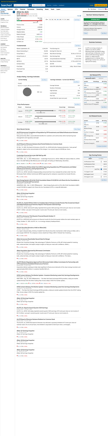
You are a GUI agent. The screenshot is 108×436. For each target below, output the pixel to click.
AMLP (41, 283)
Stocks (3, 9)
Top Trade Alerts (4, 31)
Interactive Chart (5, 20)
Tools (52, 9)
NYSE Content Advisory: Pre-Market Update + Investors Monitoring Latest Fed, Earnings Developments (48, 275)
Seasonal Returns (5, 36)
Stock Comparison (5, 53)
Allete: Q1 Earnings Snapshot (25, 331)
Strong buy (95, 19)
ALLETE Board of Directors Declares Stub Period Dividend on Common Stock (39, 144)
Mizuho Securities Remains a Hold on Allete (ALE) (31, 227)
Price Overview (5, 13)
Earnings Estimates (5, 60)
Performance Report (5, 15)
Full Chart (77, 19)
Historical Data (4, 40)
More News (77, 129)
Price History (4, 38)
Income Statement (5, 69)
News (47, 9)
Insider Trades (4, 54)
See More (77, 45)
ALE (19, 140)
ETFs (16, 9)
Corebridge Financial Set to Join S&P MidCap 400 (31, 155)
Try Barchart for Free (101, 5)
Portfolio (55, 5)
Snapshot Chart (4, 22)
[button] (106, 9)
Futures (22, 9)
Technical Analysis (5, 33)
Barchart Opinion (5, 27)
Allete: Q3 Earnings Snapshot (25, 193)
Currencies (30, 9)
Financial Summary (5, 67)
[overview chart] (62, 31)
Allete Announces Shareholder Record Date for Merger (33, 239)
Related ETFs (4, 51)
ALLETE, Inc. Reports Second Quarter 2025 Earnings (32, 308)
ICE (19, 283)
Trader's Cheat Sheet (6, 35)
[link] (79, 16)
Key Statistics (4, 47)
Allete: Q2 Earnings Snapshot (25, 298)
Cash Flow (3, 72)
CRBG (42, 163)
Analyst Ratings (4, 61)
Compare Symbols (101, 146)
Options (10, 9)
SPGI (19, 163)
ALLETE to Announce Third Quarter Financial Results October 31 (36, 216)
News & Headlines (5, 45)
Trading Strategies (5, 29)
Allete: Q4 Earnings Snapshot (25, 340)
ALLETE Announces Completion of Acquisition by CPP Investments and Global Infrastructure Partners (47, 132)
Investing (40, 9)
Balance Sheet (4, 70)
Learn (58, 9)
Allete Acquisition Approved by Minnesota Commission (33, 250)
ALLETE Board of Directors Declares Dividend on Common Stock (36, 319)
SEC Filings (3, 49)
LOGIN (91, 5)
